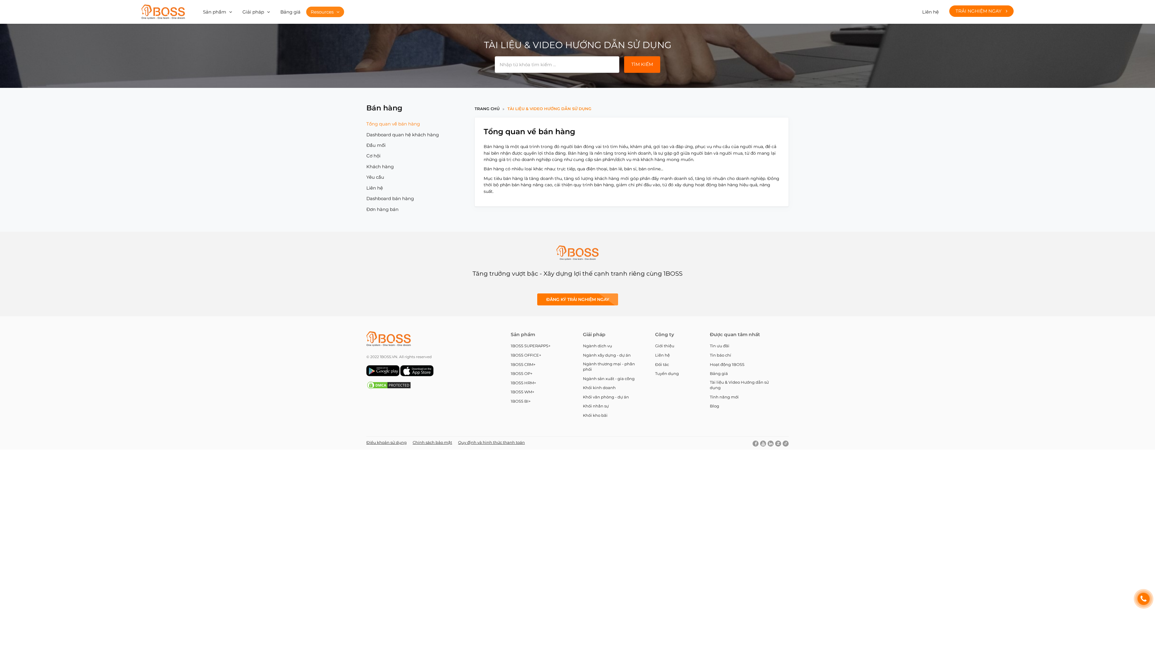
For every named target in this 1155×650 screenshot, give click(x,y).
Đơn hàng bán (382, 209)
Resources (322, 12)
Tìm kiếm (642, 64)
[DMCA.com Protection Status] (388, 388)
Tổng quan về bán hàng (393, 124)
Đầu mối (376, 145)
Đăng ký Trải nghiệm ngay (577, 299)
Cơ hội (373, 156)
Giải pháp (253, 12)
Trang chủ (487, 108)
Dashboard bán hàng (390, 198)
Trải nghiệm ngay (979, 11)
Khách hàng (380, 166)
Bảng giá (290, 12)
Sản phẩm (214, 12)
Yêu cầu (375, 177)
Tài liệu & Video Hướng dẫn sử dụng (549, 108)
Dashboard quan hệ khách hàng (402, 135)
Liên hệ (930, 12)
